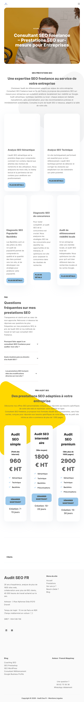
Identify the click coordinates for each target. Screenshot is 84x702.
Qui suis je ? (51, 586)
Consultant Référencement (15, 671)
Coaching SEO (10, 662)
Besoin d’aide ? (52, 589)
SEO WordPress (10, 668)
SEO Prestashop (11, 665)
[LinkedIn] (6, 630)
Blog (48, 592)
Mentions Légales (55, 698)
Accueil (49, 580)
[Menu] (79, 4)
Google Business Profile (14, 674)
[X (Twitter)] (12, 630)
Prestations (51, 583)
